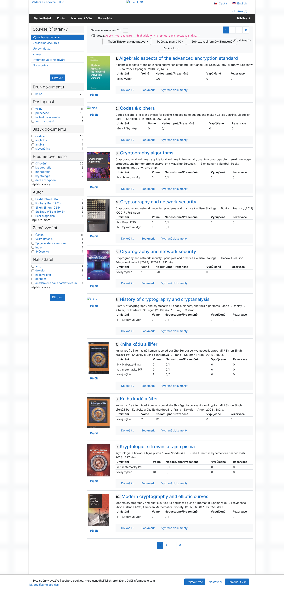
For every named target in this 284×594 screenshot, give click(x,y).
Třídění (126, 41)
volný (38, 108)
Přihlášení (242, 18)
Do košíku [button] (127, 90)
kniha (38, 94)
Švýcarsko (42, 251)
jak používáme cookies (44, 584)
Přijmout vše (195, 582)
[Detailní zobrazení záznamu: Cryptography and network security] (98, 215)
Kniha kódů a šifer (136, 344)
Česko (39, 234)
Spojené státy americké (50, 243)
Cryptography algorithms (144, 153)
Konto (61, 18)
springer (40, 278)
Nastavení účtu (81, 18)
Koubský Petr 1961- (48, 203)
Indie (38, 247)
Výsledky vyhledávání (47, 37)
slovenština (42, 148)
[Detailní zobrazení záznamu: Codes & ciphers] (92, 107)
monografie (42, 171)
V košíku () (239, 11)
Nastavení (215, 582)
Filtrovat (57, 78)
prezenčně (42, 113)
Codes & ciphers (135, 108)
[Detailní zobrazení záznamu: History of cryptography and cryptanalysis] (92, 298)
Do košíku (169, 48)
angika (39, 144)
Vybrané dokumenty (174, 90)
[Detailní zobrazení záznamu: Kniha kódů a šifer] (98, 357)
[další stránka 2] (239, 30)
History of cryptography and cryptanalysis (162, 299)
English (241, 3)
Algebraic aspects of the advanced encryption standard (177, 58)
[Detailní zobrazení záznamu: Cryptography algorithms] (98, 166)
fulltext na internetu (47, 117)
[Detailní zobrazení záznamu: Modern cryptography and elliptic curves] (98, 509)
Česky (222, 3)
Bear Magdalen (45, 215)
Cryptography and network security (156, 202)
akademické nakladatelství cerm (56, 283)
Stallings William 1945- (50, 211)
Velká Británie (44, 239)
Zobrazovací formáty (211, 41)
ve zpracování (44, 121)
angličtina (41, 140)
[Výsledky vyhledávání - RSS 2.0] (125, 30)
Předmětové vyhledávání (49, 59)
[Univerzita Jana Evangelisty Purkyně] (134, 2)
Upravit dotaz (42, 48)
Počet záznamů (168, 41)
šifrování (40, 163)
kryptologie (42, 176)
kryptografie (43, 167)
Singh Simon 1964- (47, 207)
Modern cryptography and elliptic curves (162, 496)
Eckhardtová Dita (46, 199)
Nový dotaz (40, 65)
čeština (40, 136)
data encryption (45, 180)
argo (38, 266)
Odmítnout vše (237, 582)
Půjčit (93, 94)
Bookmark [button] (147, 90)
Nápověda (105, 18)
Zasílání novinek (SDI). (47, 43)
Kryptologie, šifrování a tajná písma (155, 446)
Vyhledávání (42, 18)
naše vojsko (43, 274)
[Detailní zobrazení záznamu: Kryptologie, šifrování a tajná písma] (98, 460)
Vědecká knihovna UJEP (48, 2)
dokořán (40, 270)
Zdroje (37, 54)
